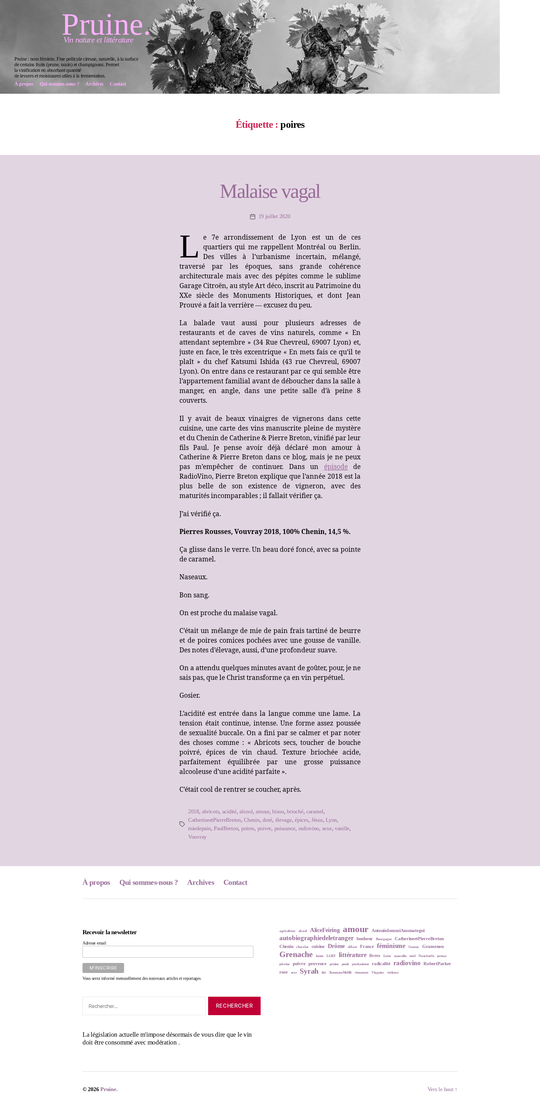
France (367, 946)
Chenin (251, 820)
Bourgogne (384, 939)
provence (317, 963)
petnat (441, 956)
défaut (352, 947)
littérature (353, 955)
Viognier (378, 972)
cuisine (318, 946)
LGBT (331, 956)
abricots (210, 811)
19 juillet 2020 (274, 216)
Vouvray (197, 837)
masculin (400, 956)
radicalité (381, 963)
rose (283, 972)
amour (262, 811)
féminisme (391, 946)
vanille (342, 828)
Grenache (296, 954)
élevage (283, 820)
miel (412, 956)
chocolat (302, 947)
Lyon (331, 820)
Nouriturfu (426, 956)
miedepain (199, 828)
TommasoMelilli (340, 972)
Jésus (317, 820)
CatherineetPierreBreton (214, 820)
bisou (278, 811)
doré (267, 820)
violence (393, 972)
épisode (336, 467)
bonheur (365, 938)
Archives (200, 882)
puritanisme (360, 964)
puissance (285, 828)
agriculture (287, 931)
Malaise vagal (270, 191)
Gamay (413, 947)
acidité (229, 811)
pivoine (284, 964)
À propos (96, 882)
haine (320, 956)
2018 (193, 811)
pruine (334, 964)
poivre (264, 828)
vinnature (362, 972)
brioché (295, 811)
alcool (245, 811)
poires (247, 828)
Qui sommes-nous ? (148, 882)
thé (324, 972)
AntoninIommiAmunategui (398, 930)
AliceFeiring (325, 930)
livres (374, 955)
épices (301, 820)
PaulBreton (226, 828)
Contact (235, 882)
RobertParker (437, 963)
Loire (387, 956)
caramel (314, 811)
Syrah (309, 971)
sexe (327, 828)
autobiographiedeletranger (316, 938)
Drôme (336, 946)
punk (345, 964)
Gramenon (433, 946)
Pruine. (106, 24)
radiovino (308, 828)
